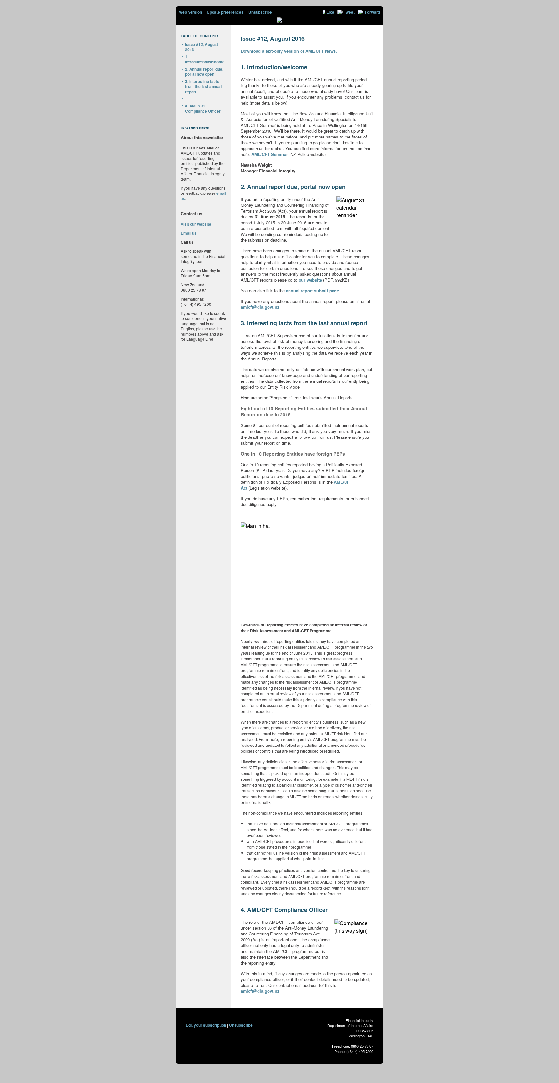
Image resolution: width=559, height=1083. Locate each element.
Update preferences (225, 12)
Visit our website (196, 224)
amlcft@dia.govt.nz (260, 307)
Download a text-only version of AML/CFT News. (289, 51)
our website (310, 280)
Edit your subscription (206, 1025)
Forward (372, 12)
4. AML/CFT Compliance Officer (203, 108)
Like (330, 12)
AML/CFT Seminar (270, 154)
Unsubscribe (260, 12)
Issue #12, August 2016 (201, 46)
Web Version (190, 12)
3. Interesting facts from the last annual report (203, 86)
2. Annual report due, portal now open (204, 71)
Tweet (349, 12)
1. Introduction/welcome (205, 59)
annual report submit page (312, 290)
